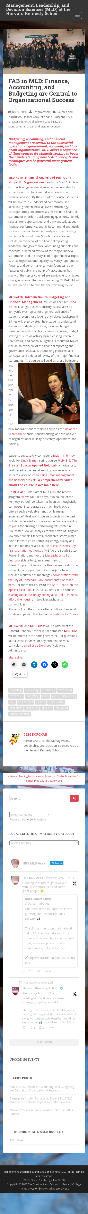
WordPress (62, 1188)
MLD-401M (16, 626)
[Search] (74, 798)
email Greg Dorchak (37, 645)
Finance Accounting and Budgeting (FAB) (47, 117)
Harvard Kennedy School (40, 988)
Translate (40, 819)
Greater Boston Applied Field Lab (28, 121)
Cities (45, 696)
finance (41, 702)
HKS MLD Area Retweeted (38, 982)
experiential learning (64, 696)
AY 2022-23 (65, 690)
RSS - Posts (17, 1140)
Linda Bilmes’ (29, 460)
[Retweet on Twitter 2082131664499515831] (32, 971)
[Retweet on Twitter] (20, 982)
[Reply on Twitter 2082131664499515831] (24, 971)
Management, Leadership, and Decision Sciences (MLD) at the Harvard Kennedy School (38, 6)
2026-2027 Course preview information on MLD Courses (41, 1112)
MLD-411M (60, 455)
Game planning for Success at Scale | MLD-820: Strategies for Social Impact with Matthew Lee (41, 1100)
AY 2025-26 (16, 696)
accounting (32, 690)
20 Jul (51, 993)
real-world (62, 708)
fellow (25, 497)
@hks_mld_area (55, 878)
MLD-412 (70, 631)
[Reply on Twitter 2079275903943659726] (24, 1028)
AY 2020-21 (48, 690)
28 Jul (71, 878)
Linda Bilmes (56, 702)
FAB (12, 702)
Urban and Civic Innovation (43, 126)
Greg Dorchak (41, 112)
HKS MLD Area (33, 878)
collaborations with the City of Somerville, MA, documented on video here (43, 580)
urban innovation (20, 714)
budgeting (32, 696)
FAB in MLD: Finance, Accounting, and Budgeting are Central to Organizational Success (41, 1088)
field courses (25, 702)
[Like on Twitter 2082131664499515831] (40, 971)
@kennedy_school (33, 993)
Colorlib (36, 1188)
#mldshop (16, 690)
